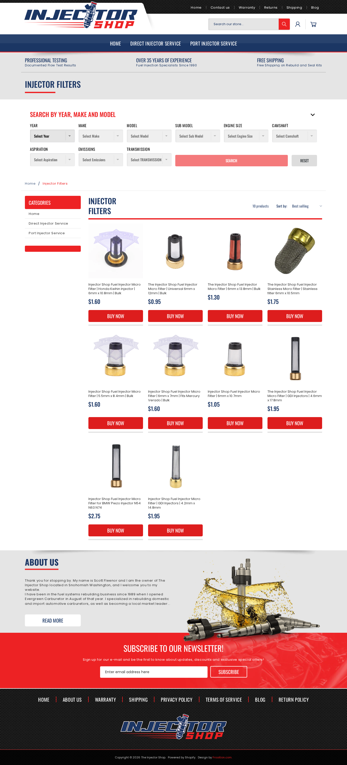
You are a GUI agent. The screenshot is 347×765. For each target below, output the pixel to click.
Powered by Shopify (181, 757)
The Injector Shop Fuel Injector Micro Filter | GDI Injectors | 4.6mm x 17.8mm (294, 396)
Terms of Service (224, 699)
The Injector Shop (153, 757)
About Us (72, 699)
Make (82, 125)
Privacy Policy (176, 699)
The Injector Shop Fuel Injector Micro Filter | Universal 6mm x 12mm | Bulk (172, 289)
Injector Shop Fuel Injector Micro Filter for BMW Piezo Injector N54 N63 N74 (114, 503)
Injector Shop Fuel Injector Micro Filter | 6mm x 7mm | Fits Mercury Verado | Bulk (174, 396)
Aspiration (39, 149)
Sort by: (281, 205)
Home (196, 7)
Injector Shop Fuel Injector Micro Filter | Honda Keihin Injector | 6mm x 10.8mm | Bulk (114, 289)
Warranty (247, 7)
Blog (315, 7)
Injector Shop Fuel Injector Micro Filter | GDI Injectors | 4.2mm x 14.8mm (174, 503)
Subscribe (228, 671)
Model (132, 125)
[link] (50, 62)
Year (34, 125)
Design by (215, 757)
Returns (271, 7)
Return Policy (294, 699)
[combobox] (249, 24)
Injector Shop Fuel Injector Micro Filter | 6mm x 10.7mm (234, 394)
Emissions (86, 149)
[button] (313, 24)
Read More (52, 620)
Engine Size (233, 125)
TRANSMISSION (138, 149)
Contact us (220, 7)
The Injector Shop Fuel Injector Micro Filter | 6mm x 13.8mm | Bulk (234, 287)
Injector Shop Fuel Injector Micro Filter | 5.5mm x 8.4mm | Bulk (114, 394)
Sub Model (184, 125)
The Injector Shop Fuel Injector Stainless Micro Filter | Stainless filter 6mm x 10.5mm (292, 289)
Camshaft (280, 125)
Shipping (294, 7)
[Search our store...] (284, 24)
